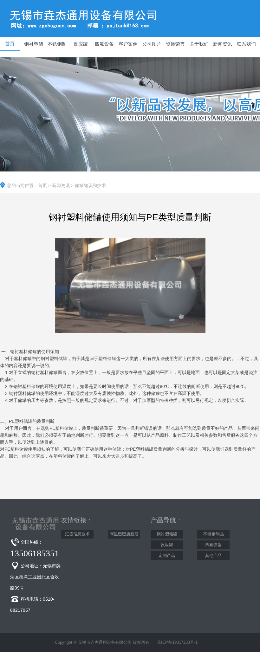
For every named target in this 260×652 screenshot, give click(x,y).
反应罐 (167, 544)
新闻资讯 (61, 185)
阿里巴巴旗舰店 (124, 534)
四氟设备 (213, 544)
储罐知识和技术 (90, 185)
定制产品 (167, 555)
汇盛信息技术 (77, 534)
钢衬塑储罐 (167, 534)
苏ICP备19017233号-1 (177, 642)
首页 (42, 185)
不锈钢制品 (213, 534)
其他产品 (213, 555)
